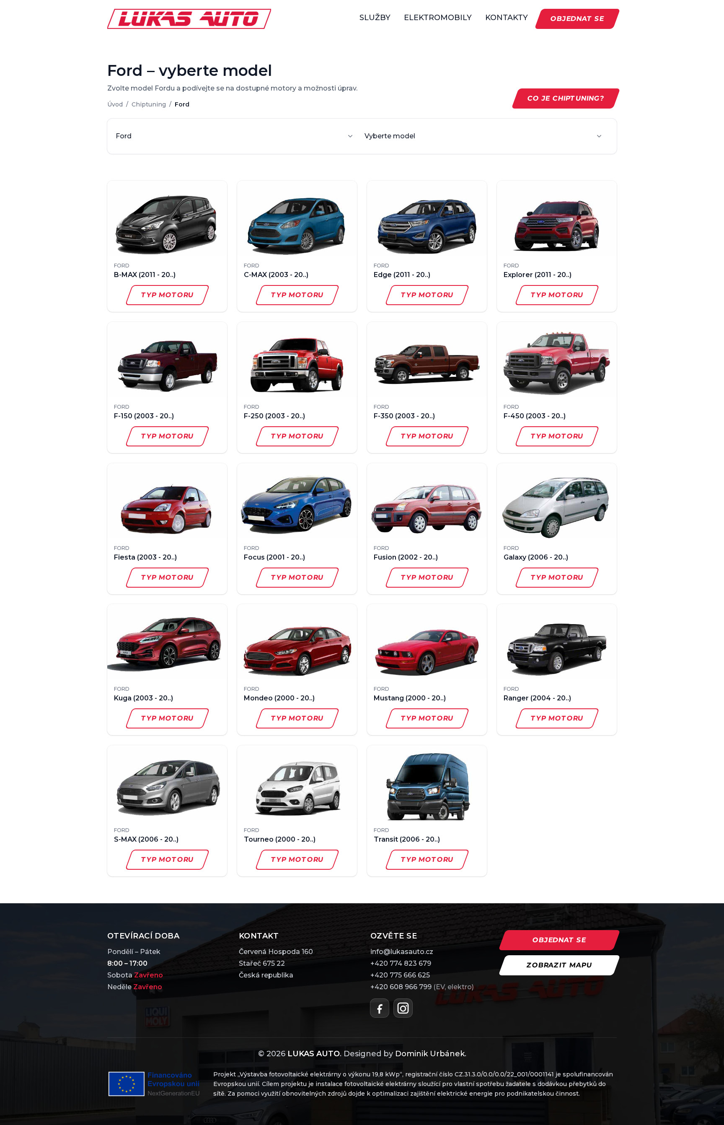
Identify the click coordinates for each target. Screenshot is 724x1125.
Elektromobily (438, 17)
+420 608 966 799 (422, 987)
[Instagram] (403, 1008)
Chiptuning (149, 104)
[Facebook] (379, 1008)
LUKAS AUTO (313, 1053)
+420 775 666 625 (400, 975)
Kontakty (506, 17)
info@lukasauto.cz (401, 952)
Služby (374, 17)
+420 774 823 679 (400, 963)
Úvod (115, 104)
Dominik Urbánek (430, 1053)
